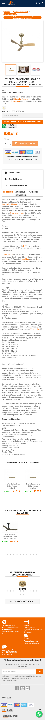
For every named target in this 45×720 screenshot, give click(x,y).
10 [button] (36, 554)
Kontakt (6, 697)
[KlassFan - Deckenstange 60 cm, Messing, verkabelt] (12, 477)
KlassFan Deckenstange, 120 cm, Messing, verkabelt (32, 486)
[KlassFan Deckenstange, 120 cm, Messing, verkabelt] (33, 477)
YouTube (22, 688)
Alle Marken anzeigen (22, 601)
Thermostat (15, 101)
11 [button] (20, 594)
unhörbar (25, 259)
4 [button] (17, 554)
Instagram (28, 688)
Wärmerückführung (20, 99)
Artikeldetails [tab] (21, 192)
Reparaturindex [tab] (21, 195)
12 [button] (23, 594)
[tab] (41, 190)
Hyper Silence (8, 255)
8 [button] (30, 554)
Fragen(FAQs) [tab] (33, 192)
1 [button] (7, 554)
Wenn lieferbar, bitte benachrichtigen (22, 122)
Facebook (17, 688)
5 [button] (20, 554)
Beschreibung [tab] (8, 192)
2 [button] (10, 554)
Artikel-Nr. (5, 111)
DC (24, 246)
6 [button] (23, 554)
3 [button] (13, 554)
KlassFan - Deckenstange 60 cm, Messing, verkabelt (12, 486)
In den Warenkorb (25, 143)
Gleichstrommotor (17, 213)
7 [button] (26, 554)
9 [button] (33, 554)
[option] (22, 535)
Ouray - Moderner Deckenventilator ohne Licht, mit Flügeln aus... (10, 536)
